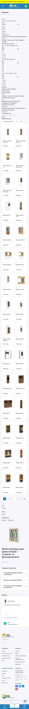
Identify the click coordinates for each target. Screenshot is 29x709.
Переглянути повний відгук (11, 617)
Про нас (4, 651)
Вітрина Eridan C (7, 438)
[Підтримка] (26, 6)
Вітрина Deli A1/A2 (7, 388)
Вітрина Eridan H (20, 438)
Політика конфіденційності (19, 659)
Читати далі (5, 562)
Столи (3, 680)
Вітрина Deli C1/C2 (20, 388)
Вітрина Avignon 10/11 (20, 216)
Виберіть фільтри (12, 115)
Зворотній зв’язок (6, 658)
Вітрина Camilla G (7, 289)
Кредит (17, 653)
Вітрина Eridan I (6, 462)
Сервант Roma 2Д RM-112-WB (7, 191)
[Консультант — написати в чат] (25, 701)
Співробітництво (6, 655)
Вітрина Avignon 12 (7, 240)
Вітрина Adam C (6, 215)
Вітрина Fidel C (6, 487)
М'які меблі (4, 682)
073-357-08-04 (19, 670)
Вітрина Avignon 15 (20, 240)
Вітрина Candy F (19, 314)
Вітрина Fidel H (19, 487)
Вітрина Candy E (6, 314)
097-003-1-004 (19, 672)
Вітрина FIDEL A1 (20, 462)
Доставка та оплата (7, 653)
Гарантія (17, 651)
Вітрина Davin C (6, 363)
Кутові (3, 508)
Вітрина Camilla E (20, 264)
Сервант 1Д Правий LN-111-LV (20, 141)
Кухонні (4, 520)
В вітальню (11, 520)
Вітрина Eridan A (20, 413)
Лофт (3, 514)
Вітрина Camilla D (7, 264)
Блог (3, 660)
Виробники (18, 664)
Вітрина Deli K (6, 413)
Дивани (4, 673)
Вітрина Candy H (20, 339)
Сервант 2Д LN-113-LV (7, 166)
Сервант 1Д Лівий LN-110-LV (7, 141)
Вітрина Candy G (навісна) (7, 339)
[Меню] (2, 6)
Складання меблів (19, 661)
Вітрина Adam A (20, 190)
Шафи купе (4, 671)
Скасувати (4, 115)
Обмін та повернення (20, 655)
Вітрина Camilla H (20, 289)
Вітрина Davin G (19, 363)
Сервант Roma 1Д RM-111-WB (20, 166)
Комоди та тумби (6, 678)
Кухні (3, 675)
